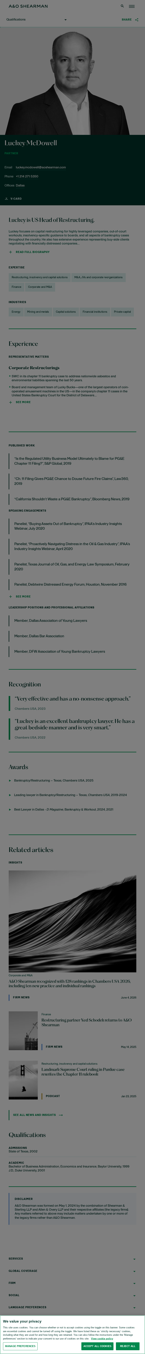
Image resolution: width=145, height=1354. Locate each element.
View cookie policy (102, 1338)
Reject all (127, 1346)
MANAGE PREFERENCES (20, 1346)
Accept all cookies (97, 1346)
